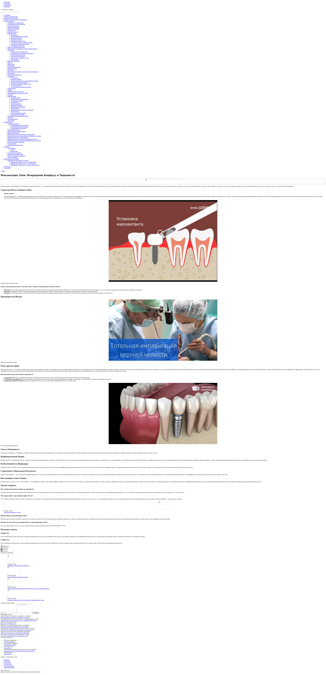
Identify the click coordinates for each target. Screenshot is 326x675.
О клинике (7, 15)
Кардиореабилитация (13, 130)
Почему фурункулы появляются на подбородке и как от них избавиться (28, 588)
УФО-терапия (15, 111)
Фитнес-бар (14, 151)
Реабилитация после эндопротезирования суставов (22, 139)
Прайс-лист (7, 166)
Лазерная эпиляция (16, 39)
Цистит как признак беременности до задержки (14, 626)
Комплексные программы (11, 159)
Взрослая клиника (9, 667)
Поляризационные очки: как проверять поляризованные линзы (25, 600)
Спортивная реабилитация (15, 145)
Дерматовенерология (13, 27)
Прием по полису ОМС (11, 18)
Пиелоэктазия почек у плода (12, 512)
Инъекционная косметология (19, 36)
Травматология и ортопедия (15, 91)
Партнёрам (7, 3)
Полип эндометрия (9, 642)
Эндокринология (12, 119)
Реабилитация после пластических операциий (20, 134)
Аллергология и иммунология (16, 24)
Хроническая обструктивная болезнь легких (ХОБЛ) (19, 651)
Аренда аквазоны (12, 157)
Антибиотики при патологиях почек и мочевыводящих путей (19, 620)
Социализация (11, 143)
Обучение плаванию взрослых (16, 156)
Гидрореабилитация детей (18, 128)
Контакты (7, 6)
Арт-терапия (14, 78)
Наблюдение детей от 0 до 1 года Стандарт (23, 163)
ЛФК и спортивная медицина (16, 47)
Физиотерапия (11, 96)
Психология (10, 76)
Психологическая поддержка (19, 82)
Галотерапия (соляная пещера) (19, 99)
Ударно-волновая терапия (18, 113)
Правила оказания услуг (11, 16)
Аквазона (7, 146)
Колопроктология (12, 32)
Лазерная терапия (16, 104)
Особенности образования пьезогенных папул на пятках (17, 629)
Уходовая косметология (17, 45)
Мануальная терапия (13, 61)
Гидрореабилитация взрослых (19, 127)
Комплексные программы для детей (17, 160)
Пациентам (7, 5)
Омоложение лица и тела (18, 41)
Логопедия (10, 50)
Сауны (13, 149)
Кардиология (11, 30)
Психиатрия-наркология (14, 74)
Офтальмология (12, 68)
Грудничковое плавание (14, 153)
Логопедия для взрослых (18, 56)
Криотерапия (15, 102)
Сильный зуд (8, 648)
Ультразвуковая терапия (18, 114)
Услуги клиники (9, 21)
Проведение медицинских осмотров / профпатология (22, 71)
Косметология (11, 33)
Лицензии (7, 2)
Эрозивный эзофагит (10, 645)
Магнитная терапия (16, 105)
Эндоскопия (11, 120)
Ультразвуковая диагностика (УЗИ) (17, 93)
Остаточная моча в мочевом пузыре (17, 577)
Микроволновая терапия (18, 107)
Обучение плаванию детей (15, 154)
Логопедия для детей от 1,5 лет (20, 58)
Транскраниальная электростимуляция (22, 110)
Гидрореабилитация (13, 123)
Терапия (9, 90)
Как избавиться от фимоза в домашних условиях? (15, 617)
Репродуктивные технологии (15, 142)
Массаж (9, 62)
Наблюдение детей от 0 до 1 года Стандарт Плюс (25, 165)
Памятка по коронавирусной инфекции (15, 19)
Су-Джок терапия (16, 85)
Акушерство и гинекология (15, 22)
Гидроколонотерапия (17, 101)
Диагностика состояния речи (19, 52)
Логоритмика (15, 59)
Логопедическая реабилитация (16, 131)
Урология (10, 94)
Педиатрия (10, 70)
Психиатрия (11, 73)
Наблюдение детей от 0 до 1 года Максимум (24, 162)
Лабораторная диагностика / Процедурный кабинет (22, 48)
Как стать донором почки (8, 623)
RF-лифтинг (14, 35)
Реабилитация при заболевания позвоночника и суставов (24, 140)
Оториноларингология (14, 67)
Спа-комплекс (11, 148)
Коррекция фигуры (16, 38)
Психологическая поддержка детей (21, 84)
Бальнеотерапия (15, 97)
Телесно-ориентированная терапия (21, 87)
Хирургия (10, 117)
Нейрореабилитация (13, 133)
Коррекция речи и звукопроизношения (22, 53)
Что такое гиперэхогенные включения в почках (14, 636)
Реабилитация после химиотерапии (17, 137)
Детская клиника (9, 666)
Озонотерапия (15, 108)
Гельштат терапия (16, 79)
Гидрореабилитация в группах (20, 125)
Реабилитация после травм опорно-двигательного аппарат (24, 136)
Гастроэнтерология (13, 26)
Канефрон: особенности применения (18, 565)
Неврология (10, 64)
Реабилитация (11, 88)
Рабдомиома (7, 654)
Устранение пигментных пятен (20, 44)
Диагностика (8, 664)
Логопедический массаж (18, 55)
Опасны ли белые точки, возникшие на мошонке (15, 633)
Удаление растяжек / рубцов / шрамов (22, 42)
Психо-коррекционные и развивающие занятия (24, 81)
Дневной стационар (13, 29)
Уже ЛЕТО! (7, 168)
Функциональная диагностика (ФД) (17, 116)
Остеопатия (10, 65)
